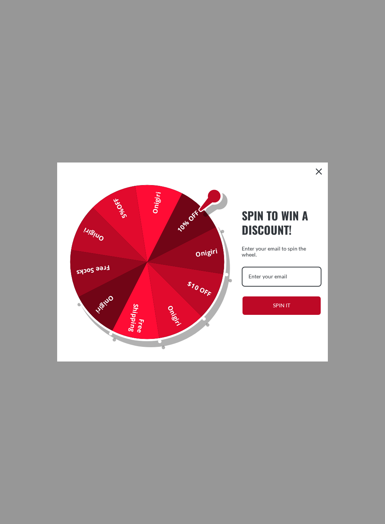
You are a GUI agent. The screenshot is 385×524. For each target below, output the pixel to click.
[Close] (319, 172)
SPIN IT (281, 305)
